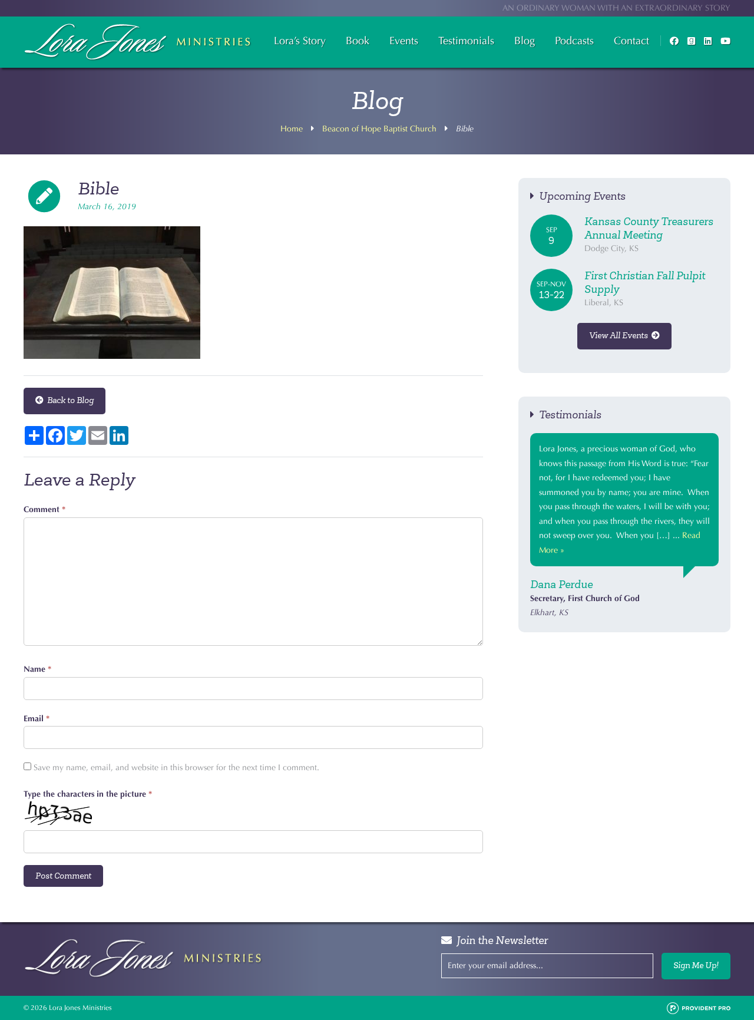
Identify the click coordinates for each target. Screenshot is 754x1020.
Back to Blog (69, 400)
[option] (624, 526)
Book (357, 40)
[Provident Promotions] (698, 1008)
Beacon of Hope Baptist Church (379, 129)
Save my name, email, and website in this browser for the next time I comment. (176, 767)
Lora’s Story (300, 40)
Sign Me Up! (696, 965)
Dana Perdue (561, 584)
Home (291, 129)
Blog (524, 40)
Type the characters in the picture (88, 794)
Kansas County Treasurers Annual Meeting (648, 228)
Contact (631, 40)
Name (37, 669)
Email (36, 719)
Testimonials (466, 40)
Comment (44, 509)
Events (403, 40)
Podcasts (574, 40)
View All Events (620, 336)
